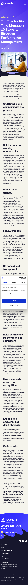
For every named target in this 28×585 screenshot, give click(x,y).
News (7, 12)
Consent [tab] (5, 282)
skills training (18, 493)
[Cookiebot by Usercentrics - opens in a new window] (19, 278)
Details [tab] (14, 282)
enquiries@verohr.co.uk (10, 532)
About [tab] (23, 282)
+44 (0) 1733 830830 (9, 535)
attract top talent (18, 488)
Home (2, 12)
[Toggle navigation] (25, 3)
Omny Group (10, 574)
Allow (14, 300)
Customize (13, 305)
